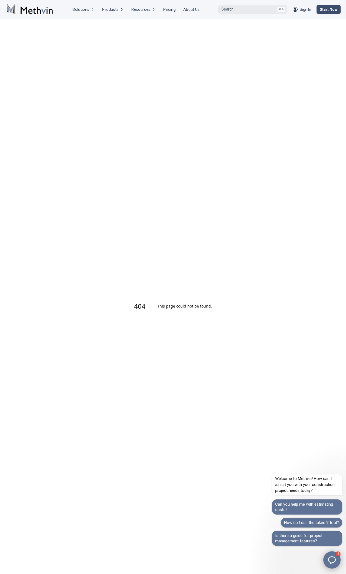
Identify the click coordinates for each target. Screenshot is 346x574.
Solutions (80, 9)
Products (110, 9)
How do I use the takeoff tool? (311, 522)
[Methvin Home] (29, 9)
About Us (191, 9)
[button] (332, 560)
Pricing (169, 9)
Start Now (328, 9)
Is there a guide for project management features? (298, 538)
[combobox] (252, 9)
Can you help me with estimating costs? (304, 507)
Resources (140, 9)
